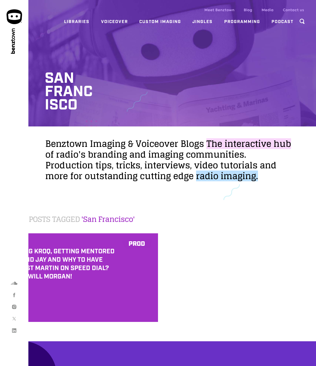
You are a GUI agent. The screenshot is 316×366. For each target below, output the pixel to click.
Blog (248, 10)
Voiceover (114, 22)
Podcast (282, 22)
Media (268, 10)
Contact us (293, 10)
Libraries (76, 22)
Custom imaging (160, 22)
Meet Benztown (219, 10)
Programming (242, 22)
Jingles (202, 22)
